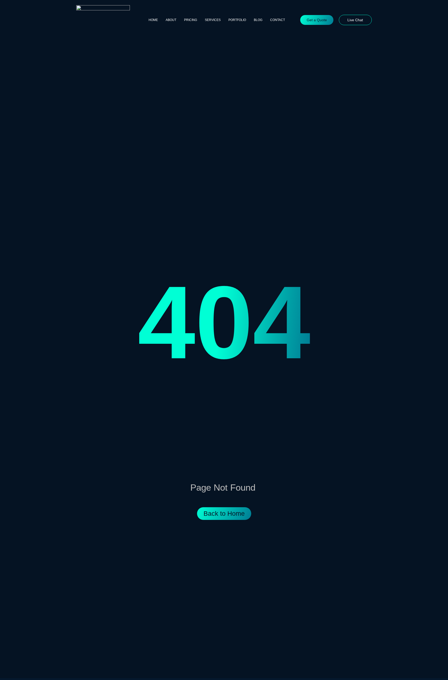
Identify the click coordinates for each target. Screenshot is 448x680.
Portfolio (237, 20)
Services (213, 20)
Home (153, 20)
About (171, 20)
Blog (258, 20)
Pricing (190, 20)
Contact (277, 20)
